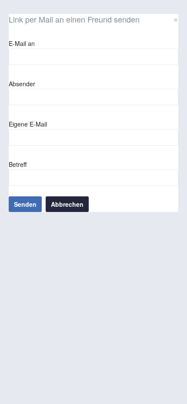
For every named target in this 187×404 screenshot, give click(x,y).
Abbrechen (67, 204)
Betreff (18, 164)
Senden (25, 204)
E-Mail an (22, 43)
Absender (22, 83)
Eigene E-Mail (28, 124)
